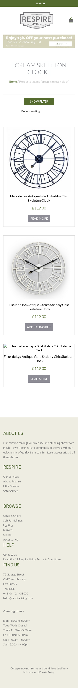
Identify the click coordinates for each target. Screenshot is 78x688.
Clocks (7, 535)
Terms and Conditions (43, 668)
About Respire (12, 481)
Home (13, 81)
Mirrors (7, 530)
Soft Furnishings (13, 520)
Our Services (11, 477)
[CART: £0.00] (71, 18)
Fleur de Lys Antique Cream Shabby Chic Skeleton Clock (39, 307)
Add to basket (39, 327)
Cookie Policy (47, 672)
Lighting (8, 525)
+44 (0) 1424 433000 (15, 593)
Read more (39, 218)
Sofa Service (10, 491)
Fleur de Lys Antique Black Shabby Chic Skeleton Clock (39, 198)
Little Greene (11, 486)
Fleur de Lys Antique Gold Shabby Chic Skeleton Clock (39, 358)
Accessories (10, 539)
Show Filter (39, 101)
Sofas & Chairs (12, 516)
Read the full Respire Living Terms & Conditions (32, 559)
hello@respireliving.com (18, 598)
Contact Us (10, 554)
